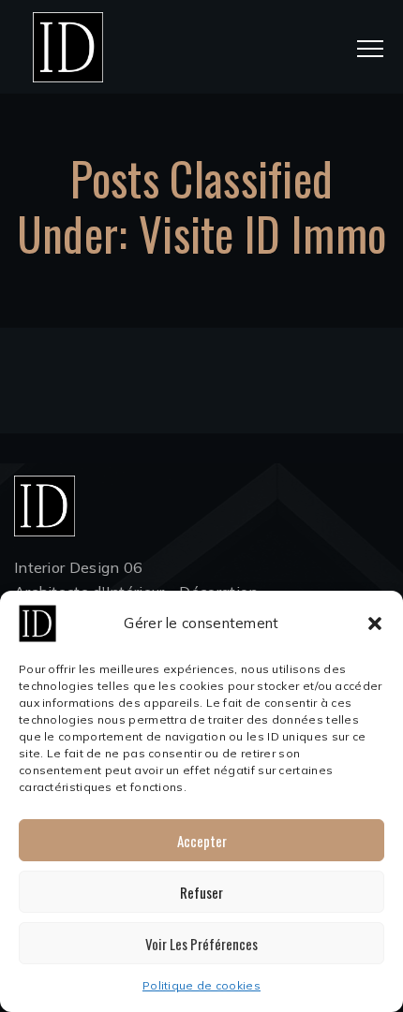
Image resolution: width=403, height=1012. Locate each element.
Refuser (201, 892)
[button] (375, 623)
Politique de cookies (201, 985)
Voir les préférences (201, 943)
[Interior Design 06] (68, 47)
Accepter (202, 840)
